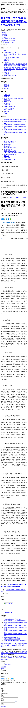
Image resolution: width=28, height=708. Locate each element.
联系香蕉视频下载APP (8, 40)
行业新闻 (11, 57)
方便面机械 (7, 64)
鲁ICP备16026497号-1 (6, 656)
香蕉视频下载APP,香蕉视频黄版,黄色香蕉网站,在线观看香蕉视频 (14, 21)
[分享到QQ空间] (3, 219)
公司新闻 (6, 57)
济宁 (25, 658)
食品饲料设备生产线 (9, 159)
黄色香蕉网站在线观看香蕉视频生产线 (14, 152)
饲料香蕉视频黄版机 (9, 142)
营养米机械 (16, 65)
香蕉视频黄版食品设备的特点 (12, 637)
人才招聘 (6, 74)
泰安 (19, 658)
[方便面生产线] (8, 609)
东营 (7, 659)
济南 (11, 658)
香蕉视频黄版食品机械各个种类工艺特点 (15, 625)
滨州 (4, 659)
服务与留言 (7, 72)
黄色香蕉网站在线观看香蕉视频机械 (14, 98)
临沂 (14, 658)
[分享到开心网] (8, 678)
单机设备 (10, 70)
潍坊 (17, 658)
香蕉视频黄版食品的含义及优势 (12, 619)
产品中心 (6, 62)
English (4, 32)
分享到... (3, 668)
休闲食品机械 (23, 65)
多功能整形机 (7, 144)
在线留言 (4, 37)
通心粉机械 (7, 67)
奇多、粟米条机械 (10, 69)
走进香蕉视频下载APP (10, 52)
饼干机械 (12, 64)
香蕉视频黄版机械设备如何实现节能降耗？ (15, 119)
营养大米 (6, 156)
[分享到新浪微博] (5, 219)
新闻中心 (6, 55)
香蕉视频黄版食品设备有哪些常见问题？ (15, 124)
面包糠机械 (13, 67)
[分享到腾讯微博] (6, 219)
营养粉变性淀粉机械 (9, 106)
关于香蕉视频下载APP (8, 39)
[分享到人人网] (8, 219)
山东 (8, 658)
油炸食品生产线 (8, 149)
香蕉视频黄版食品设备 (10, 151)
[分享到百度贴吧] (10, 678)
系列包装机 (7, 111)
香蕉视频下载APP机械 (10, 147)
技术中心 (16, 57)
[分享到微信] (10, 219)
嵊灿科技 (21, 656)
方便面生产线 (8, 612)
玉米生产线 (7, 157)
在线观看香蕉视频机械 (10, 154)
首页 (5, 51)
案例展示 (6, 59)
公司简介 (6, 54)
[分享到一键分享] (3, 678)
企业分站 (4, 34)
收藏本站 (4, 35)
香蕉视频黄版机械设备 (14, 653)
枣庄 (22, 658)
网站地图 (3, 706)
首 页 (11, 197)
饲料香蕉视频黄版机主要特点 (12, 639)
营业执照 (24, 54)
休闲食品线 (7, 146)
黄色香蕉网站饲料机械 (10, 141)
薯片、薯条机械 (20, 69)
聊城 (2, 659)
